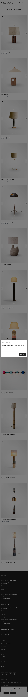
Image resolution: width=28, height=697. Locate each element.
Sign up (22, 354)
